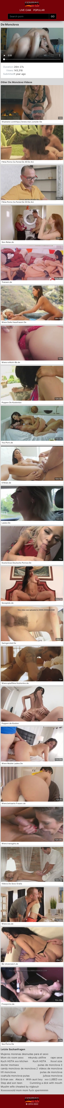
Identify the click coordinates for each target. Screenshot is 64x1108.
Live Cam (25, 10)
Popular (39, 10)
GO (52, 16)
